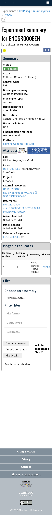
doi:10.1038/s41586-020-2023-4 (21, 208)
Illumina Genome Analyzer (18, 144)
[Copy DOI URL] (3, 44)
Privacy (26, 459)
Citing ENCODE (26, 452)
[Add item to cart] (3, 19)
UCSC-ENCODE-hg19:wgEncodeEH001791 (18, 191)
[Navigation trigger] (48, 3)
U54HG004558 (11, 169)
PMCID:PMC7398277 (15, 212)
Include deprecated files (42, 349)
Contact (26, 467)
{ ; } (47, 49)
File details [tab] (12, 355)
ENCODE (9, 2)
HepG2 (8, 15)
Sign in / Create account (26, 474)
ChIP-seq (24, 11)
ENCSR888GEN (11, 237)
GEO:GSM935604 (13, 196)
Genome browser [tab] (16, 343)
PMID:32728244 (12, 204)
